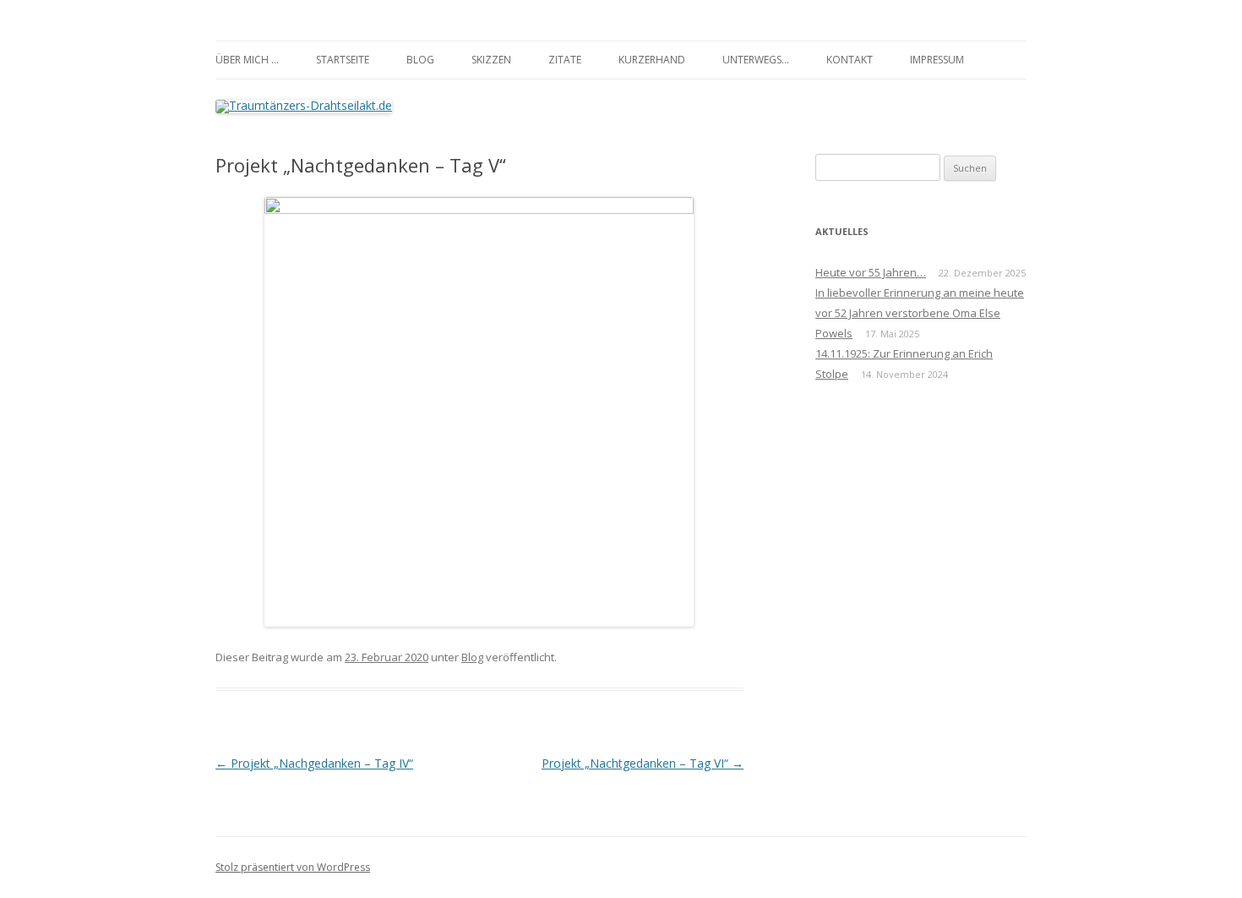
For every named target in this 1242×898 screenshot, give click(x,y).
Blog (420, 59)
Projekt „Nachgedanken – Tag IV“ (314, 763)
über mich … (247, 59)
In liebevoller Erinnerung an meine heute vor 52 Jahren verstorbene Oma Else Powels (919, 313)
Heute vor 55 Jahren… (870, 272)
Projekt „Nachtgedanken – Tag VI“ (643, 763)
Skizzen (491, 59)
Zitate (564, 59)
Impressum (937, 59)
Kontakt (849, 59)
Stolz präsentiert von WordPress (292, 867)
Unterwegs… (755, 59)
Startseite (342, 59)
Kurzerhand (651, 59)
